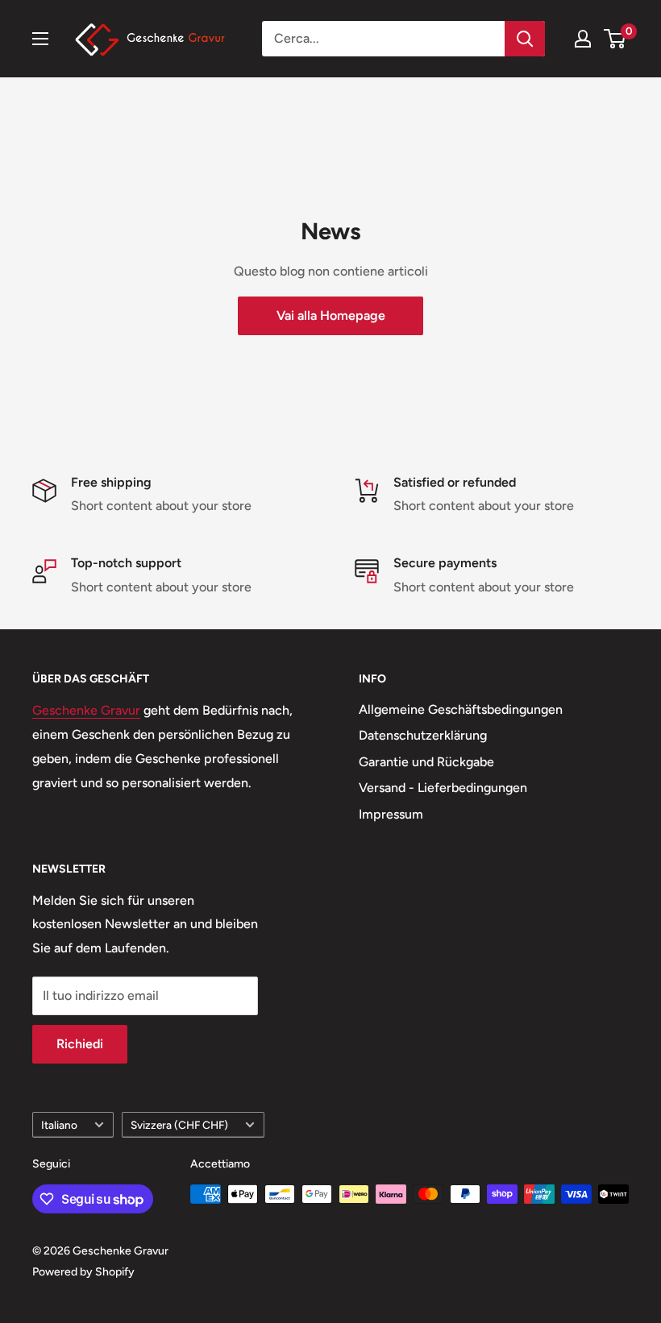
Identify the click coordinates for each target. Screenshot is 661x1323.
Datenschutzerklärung (423, 735)
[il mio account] (583, 39)
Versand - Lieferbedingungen (443, 787)
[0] (615, 38)
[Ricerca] (525, 38)
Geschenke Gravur (86, 710)
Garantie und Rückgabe (426, 761)
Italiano (59, 1124)
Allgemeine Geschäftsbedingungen (461, 709)
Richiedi (79, 1043)
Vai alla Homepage (330, 315)
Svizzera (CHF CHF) (179, 1124)
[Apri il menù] (40, 38)
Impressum (391, 814)
